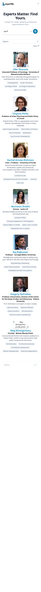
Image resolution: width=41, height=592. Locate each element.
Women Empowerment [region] (11, 351)
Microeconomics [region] (27, 311)
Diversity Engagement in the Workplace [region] (20, 221)
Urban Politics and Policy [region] (29, 129)
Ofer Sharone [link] (20, 69)
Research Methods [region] (27, 307)
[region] (20, 73)
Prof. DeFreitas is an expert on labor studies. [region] (20, 304)
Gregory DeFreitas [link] (20, 294)
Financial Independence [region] (29, 351)
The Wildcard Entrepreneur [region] (20, 347)
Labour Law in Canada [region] (29, 225)
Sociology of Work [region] (11, 86)
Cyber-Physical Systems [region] (12, 267)
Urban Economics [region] (13, 311)
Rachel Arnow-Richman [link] (20, 160)
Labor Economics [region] (12, 307)
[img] (20, 59)
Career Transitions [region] (26, 83)
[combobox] (17, 31)
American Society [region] (20, 90)
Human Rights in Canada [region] (11, 225)
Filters (35, 46)
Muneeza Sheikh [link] (20, 206)
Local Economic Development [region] (20, 136)
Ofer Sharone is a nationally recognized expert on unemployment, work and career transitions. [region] (20, 78)
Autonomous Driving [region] (29, 267)
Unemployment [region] (13, 83)
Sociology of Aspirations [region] (27, 86)
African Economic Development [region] (20, 315)
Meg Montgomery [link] (20, 330)
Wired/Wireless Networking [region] (20, 263)
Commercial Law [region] (20, 176)
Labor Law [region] (20, 183)
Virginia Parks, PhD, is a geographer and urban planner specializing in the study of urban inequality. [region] (20, 123)
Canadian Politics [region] (20, 218)
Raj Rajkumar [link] (20, 252)
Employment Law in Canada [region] (20, 228)
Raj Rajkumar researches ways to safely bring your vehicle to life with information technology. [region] (20, 258)
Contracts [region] (33, 179)
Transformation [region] (11, 344)
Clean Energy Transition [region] (11, 129)
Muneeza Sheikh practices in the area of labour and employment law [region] (20, 213)
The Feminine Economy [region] (26, 344)
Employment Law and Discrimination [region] (15, 179)
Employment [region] (27, 133)
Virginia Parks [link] (20, 113)
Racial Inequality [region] (14, 133)
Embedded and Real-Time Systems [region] (20, 270)
